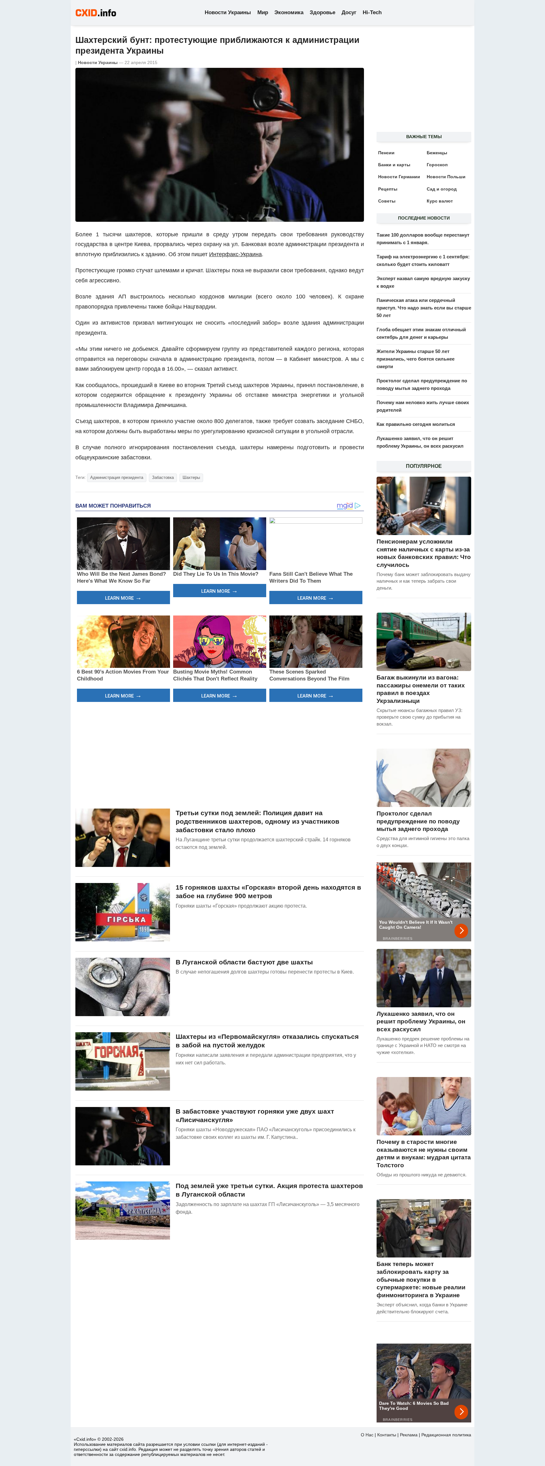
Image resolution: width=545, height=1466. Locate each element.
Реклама (409, 1434)
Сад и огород (442, 188)
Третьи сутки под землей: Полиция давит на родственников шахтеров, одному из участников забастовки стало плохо (257, 821)
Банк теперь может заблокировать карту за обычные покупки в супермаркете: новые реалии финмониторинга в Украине (421, 1279)
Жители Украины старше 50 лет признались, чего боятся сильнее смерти (415, 359)
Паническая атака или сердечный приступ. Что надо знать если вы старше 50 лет (424, 307)
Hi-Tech (372, 12)
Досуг (349, 12)
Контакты (386, 1434)
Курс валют (440, 200)
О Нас (367, 1434)
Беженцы (437, 152)
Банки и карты (394, 164)
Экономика (288, 12)
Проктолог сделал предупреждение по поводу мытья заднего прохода (418, 821)
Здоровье (322, 12)
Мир (262, 12)
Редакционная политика (446, 1434)
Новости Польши (446, 176)
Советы (387, 200)
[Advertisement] (219, 754)
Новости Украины (228, 12)
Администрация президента (116, 477)
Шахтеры (191, 477)
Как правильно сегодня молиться (416, 424)
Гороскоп (437, 164)
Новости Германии (399, 176)
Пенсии (386, 152)
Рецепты (387, 188)
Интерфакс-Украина (235, 254)
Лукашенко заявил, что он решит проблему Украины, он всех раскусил (421, 1021)
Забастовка (163, 477)
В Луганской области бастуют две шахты (244, 962)
